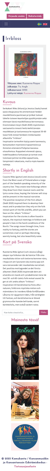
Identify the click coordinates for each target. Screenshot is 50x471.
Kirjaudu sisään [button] (16, 16)
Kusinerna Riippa (32, 93)
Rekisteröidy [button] (35, 16)
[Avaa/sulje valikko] (6, 24)
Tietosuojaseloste (25, 466)
